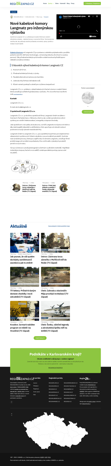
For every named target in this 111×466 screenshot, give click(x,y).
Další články (39, 338)
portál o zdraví (91, 401)
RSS (34, 394)
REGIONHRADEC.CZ (54, 401)
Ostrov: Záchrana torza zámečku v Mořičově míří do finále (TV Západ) (29, 188)
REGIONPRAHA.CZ (54, 392)
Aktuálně (13, 12)
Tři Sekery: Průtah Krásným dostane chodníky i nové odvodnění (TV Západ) (23, 293)
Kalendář (62, 3)
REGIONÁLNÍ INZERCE (55, 367)
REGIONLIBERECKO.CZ (55, 398)
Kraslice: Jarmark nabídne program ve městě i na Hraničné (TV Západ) (22, 327)
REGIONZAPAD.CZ (54, 386)
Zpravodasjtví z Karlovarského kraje (59, 226)
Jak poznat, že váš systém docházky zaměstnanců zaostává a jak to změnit (22, 259)
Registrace (96, 3)
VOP (46, 457)
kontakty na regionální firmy (21, 389)
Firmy (72, 3)
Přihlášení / (89, 3)
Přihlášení (35, 386)
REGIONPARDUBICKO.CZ (71, 383)
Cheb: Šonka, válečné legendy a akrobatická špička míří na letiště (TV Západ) (55, 327)
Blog (68, 3)
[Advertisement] (40, 208)
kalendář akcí (13, 391)
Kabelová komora (16, 52)
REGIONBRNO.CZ (68, 389)
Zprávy (50, 3)
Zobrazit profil (88, 112)
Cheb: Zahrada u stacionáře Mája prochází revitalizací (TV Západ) (54, 293)
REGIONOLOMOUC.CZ (70, 395)
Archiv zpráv (36, 391)
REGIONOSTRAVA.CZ (69, 398)
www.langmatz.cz (18, 94)
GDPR (42, 457)
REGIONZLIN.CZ (68, 392)
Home (45, 3)
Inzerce (35, 383)
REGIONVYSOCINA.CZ (70, 386)
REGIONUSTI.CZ (53, 395)
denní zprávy (13, 387)
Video (57, 3)
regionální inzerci (20, 395)
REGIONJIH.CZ (53, 389)
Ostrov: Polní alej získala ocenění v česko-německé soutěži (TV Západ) (49, 188)
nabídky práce (20, 391)
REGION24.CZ (68, 401)
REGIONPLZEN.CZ (18, 17)
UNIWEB (82, 391)
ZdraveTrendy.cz (86, 403)
